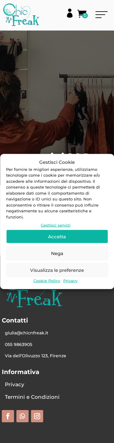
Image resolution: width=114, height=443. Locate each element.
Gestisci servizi (56, 225)
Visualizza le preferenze (57, 270)
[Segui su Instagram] (37, 416)
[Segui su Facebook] (8, 416)
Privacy (70, 280)
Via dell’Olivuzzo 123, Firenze (35, 355)
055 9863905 (18, 344)
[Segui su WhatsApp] (22, 416)
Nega (57, 253)
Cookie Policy (46, 280)
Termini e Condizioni (32, 397)
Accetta (57, 236)
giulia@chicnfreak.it (26, 333)
